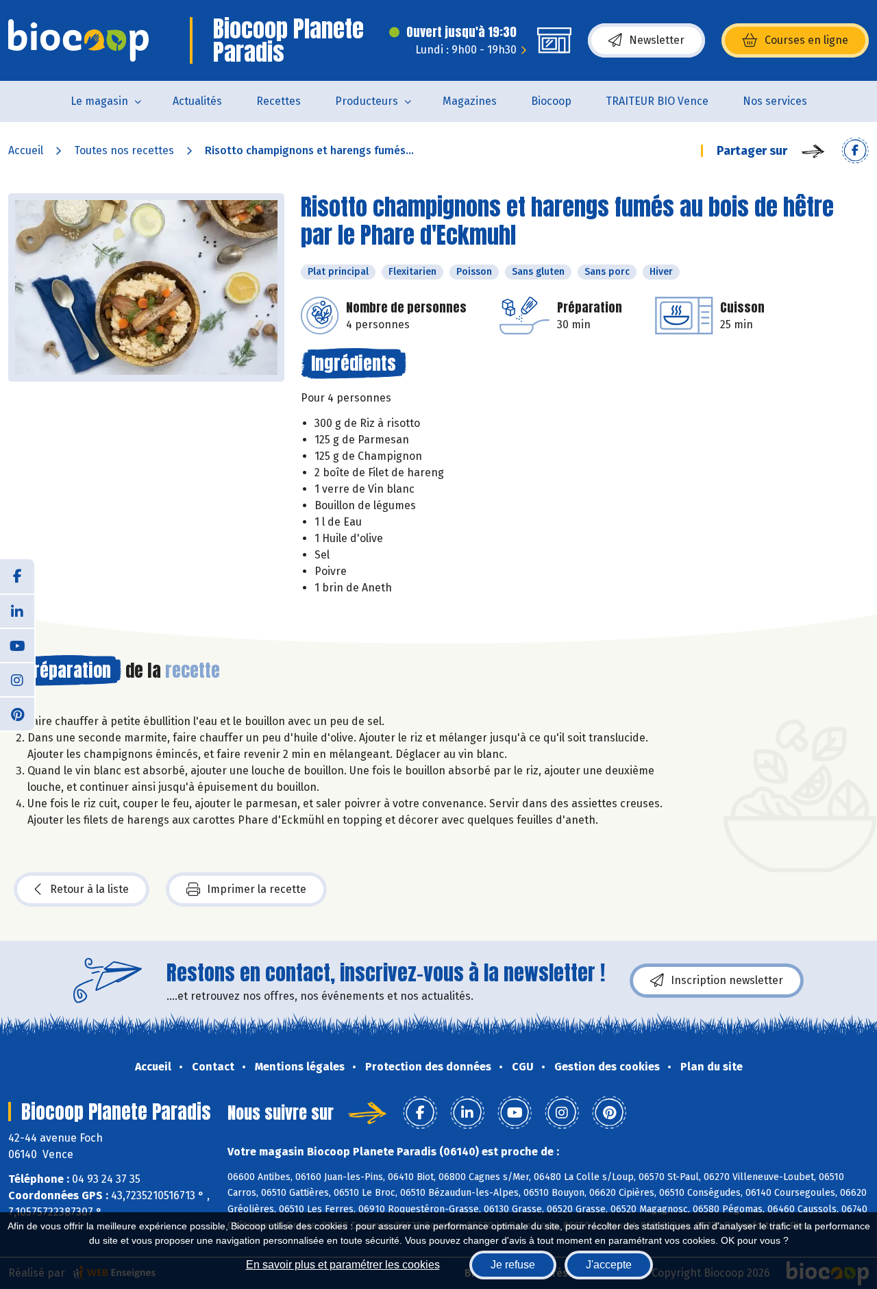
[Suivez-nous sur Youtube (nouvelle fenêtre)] (17, 645)
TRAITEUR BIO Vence (657, 101)
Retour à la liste (89, 889)
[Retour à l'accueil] (78, 40)
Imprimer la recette (256, 889)
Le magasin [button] (99, 101)
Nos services (775, 101)
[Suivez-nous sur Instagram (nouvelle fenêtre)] (17, 679)
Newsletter (656, 40)
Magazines (470, 101)
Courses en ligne (806, 40)
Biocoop (551, 101)
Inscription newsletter (727, 980)
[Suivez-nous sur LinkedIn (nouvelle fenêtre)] (17, 610)
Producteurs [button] (366, 101)
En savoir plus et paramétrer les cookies (343, 1264)
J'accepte (609, 1264)
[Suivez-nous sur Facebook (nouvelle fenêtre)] (17, 576)
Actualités (197, 101)
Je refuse (513, 1264)
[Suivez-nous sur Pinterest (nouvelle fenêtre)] (17, 713)
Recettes (278, 101)
